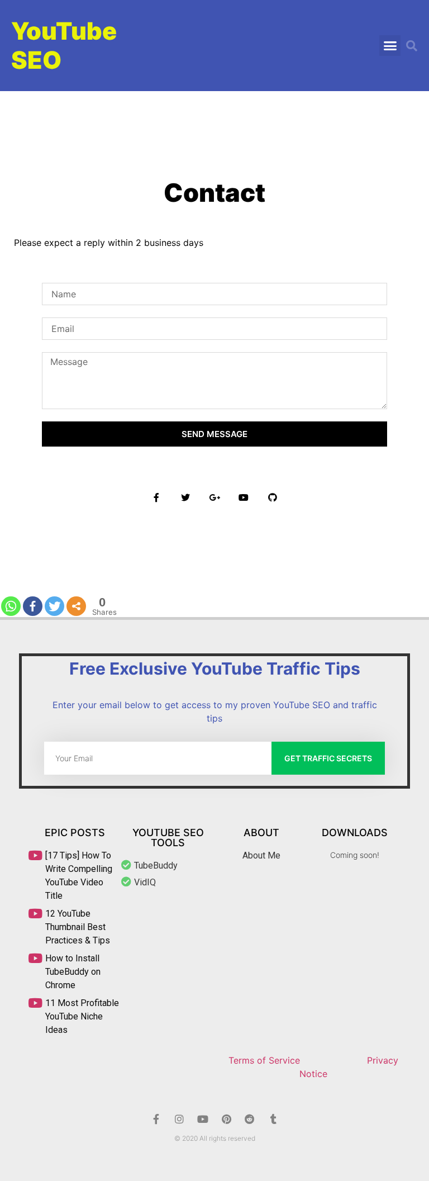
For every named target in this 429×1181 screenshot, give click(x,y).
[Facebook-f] (156, 1119)
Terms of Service (264, 1060)
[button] (390, 45)
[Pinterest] (226, 1119)
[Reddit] (250, 1119)
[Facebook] (32, 606)
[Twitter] (54, 606)
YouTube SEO (64, 45)
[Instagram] (179, 1119)
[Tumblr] (273, 1119)
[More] (76, 606)
